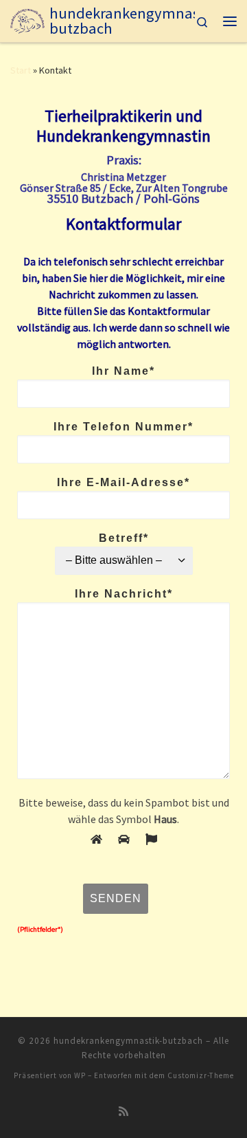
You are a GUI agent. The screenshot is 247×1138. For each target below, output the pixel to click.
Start (20, 70)
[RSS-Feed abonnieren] (123, 1111)
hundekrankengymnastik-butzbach (128, 1041)
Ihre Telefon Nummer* (123, 427)
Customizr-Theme (200, 1075)
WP (80, 1075)
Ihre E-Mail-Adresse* (123, 482)
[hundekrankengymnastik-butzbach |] (27, 19)
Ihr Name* (123, 371)
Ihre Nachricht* (124, 594)
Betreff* (124, 538)
